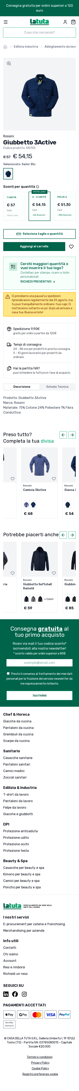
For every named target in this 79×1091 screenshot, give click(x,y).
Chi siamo (10, 954)
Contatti (9, 948)
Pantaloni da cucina (18, 728)
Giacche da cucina (17, 721)
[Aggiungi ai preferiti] (71, 246)
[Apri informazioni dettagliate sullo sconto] (37, 186)
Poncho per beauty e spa (22, 887)
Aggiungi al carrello (34, 246)
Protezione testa (16, 851)
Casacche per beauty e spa (23, 868)
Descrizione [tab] (21, 387)
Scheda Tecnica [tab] (57, 387)
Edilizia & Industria (20, 787)
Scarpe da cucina (16, 741)
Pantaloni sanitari (16, 764)
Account (9, 961)
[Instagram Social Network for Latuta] (24, 994)
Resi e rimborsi (14, 967)
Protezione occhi (16, 844)
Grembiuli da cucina (18, 734)
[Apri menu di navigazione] (5, 22)
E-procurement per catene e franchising (34, 924)
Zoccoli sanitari (15, 777)
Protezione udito (16, 838)
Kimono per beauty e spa (21, 874)
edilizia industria (26, 46)
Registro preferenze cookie (40, 1074)
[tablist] (39, 387)
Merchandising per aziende (23, 931)
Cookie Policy (40, 1068)
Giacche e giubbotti (18, 814)
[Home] (5, 47)
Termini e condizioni (39, 1057)
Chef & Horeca (16, 714)
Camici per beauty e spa (21, 881)
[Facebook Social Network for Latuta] (15, 994)
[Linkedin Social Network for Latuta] (6, 994)
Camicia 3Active (34, 490)
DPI (6, 824)
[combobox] (39, 32)
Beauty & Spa (15, 861)
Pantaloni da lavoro (18, 801)
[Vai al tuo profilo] (65, 22)
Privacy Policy (40, 1063)
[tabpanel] (39, 405)
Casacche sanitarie (17, 758)
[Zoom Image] (8, 63)
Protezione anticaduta (20, 831)
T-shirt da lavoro (16, 794)
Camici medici (14, 771)
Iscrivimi (39, 695)
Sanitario (11, 751)
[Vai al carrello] (73, 22)
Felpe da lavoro (14, 807)
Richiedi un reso (15, 974)
